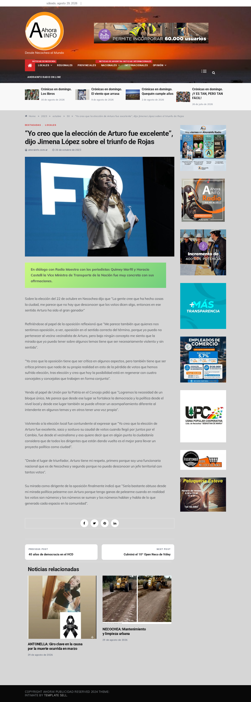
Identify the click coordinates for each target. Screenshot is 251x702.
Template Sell (55, 695)
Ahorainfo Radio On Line (44, 77)
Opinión (158, 65)
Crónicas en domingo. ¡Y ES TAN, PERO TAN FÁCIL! (207, 93)
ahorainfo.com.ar (38, 150)
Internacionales (136, 63)
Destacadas (33, 125)
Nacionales (110, 63)
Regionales (65, 65)
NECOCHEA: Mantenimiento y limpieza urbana (124, 631)
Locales (46, 63)
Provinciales (87, 65)
